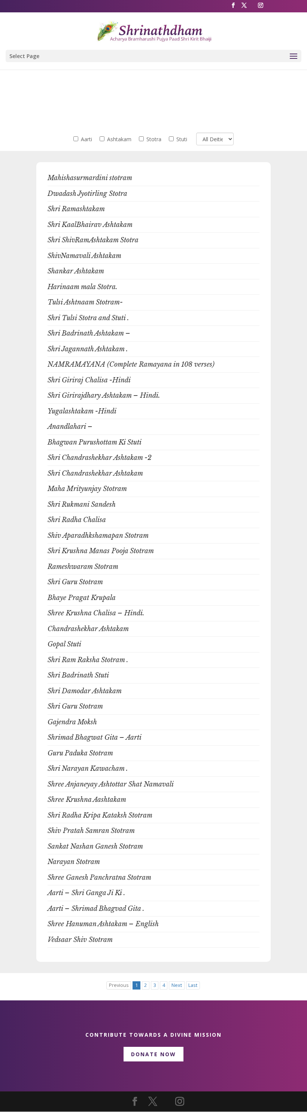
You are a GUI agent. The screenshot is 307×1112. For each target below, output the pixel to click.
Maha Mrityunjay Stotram (87, 489)
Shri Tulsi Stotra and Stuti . (88, 318)
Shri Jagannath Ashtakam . (88, 349)
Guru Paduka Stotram (80, 753)
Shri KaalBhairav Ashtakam (90, 225)
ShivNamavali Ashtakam (84, 256)
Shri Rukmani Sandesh (82, 504)
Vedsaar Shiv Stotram (80, 940)
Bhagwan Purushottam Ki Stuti (95, 442)
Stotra (153, 139)
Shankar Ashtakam (76, 271)
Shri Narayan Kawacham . (88, 768)
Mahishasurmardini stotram (90, 178)
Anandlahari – (70, 426)
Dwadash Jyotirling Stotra (87, 194)
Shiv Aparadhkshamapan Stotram (98, 535)
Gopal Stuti (64, 644)
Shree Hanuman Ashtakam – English (103, 924)
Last (192, 985)
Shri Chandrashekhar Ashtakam (95, 473)
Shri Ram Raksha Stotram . (88, 660)
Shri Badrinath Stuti (78, 675)
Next (176, 985)
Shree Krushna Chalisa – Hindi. (96, 613)
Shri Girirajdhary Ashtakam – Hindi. (104, 395)
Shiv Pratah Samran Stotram (91, 831)
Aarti (86, 139)
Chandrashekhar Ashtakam (88, 629)
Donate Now (153, 1054)
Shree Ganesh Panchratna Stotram (99, 877)
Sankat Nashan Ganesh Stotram (95, 846)
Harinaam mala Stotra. (83, 287)
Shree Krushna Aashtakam (87, 800)
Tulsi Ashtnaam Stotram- (85, 302)
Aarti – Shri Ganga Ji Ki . (86, 893)
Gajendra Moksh (72, 722)
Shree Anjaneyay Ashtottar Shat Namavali (111, 784)
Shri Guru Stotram (75, 582)
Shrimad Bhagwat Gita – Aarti (95, 737)
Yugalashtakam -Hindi (82, 411)
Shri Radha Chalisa (77, 520)
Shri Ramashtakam (76, 209)
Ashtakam (119, 139)
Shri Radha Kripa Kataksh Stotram (100, 815)
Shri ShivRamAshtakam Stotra (93, 240)
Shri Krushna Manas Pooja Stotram (101, 551)
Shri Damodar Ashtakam (85, 691)
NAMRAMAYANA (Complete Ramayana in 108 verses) (131, 364)
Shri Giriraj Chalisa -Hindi (89, 380)
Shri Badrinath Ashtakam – (89, 333)
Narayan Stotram (74, 862)
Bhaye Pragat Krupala (82, 598)
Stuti (181, 139)
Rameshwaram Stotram (83, 567)
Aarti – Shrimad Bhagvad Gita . (96, 909)
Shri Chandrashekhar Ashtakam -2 (100, 458)
